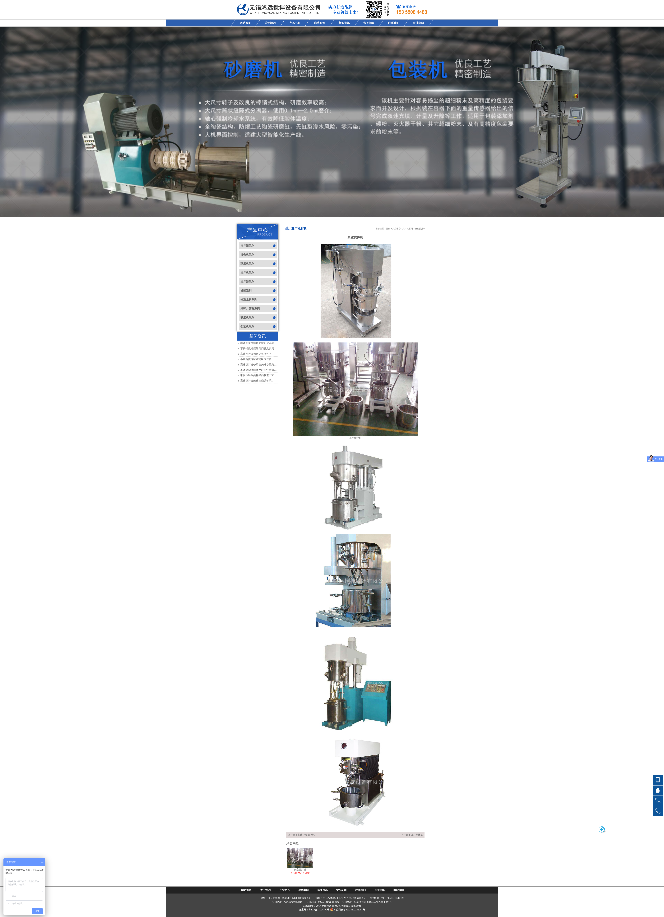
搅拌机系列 (407, 228)
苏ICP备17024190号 (319, 909)
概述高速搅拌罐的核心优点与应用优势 (262, 343)
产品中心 (396, 228)
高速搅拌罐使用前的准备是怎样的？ (261, 364)
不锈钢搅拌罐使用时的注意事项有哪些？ (263, 370)
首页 (388, 228)
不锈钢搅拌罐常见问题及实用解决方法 (262, 348)
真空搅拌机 (420, 228)
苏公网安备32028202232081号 (349, 909)
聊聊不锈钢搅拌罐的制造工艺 (257, 375)
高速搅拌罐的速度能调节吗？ (257, 380)
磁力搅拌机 (417, 835)
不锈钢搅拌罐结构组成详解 (255, 359)
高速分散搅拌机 (306, 835)
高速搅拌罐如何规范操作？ (255, 353)
